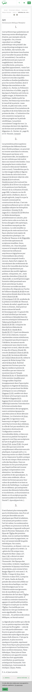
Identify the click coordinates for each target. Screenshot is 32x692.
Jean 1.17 (20, 553)
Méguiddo (26, 238)
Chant (12, 667)
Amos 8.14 (6, 355)
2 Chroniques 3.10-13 (10, 299)
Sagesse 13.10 (8, 393)
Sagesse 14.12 (16, 398)
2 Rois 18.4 (11, 362)
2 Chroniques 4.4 (9, 311)
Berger (4, 571)
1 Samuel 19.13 (16, 212)
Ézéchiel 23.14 (8, 375)
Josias (7, 357)
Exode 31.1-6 (16, 322)
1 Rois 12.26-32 (22, 352)
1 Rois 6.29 (6, 278)
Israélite (21, 156)
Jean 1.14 (5, 556)
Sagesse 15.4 (6, 401)
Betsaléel (17, 317)
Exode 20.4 (7, 179)
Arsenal (7, 677)
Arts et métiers (22, 677)
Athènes (25, 423)
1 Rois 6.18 (22, 276)
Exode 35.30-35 (8, 324)
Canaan (17, 133)
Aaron (15, 350)
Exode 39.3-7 (7, 332)
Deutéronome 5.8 (9, 182)
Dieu (15, 439)
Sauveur (16, 566)
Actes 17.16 (7, 444)
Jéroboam (12, 352)
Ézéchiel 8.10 (22, 375)
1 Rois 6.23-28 (12, 296)
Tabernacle (6, 322)
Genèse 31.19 (17, 210)
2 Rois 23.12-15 (16, 357)
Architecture (7, 665)
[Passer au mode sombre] (24, 2)
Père (4, 533)
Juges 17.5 (6, 212)
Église (12, 533)
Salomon (23, 248)
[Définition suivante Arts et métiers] (29, 677)
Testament (19, 530)
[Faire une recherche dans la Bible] (19, 2)
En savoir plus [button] (19, 685)
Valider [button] (5, 689)
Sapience (5, 385)
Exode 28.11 (16, 329)
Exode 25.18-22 (18, 291)
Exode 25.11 (7, 329)
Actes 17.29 (16, 444)
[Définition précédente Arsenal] (3, 677)
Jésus (26, 416)
